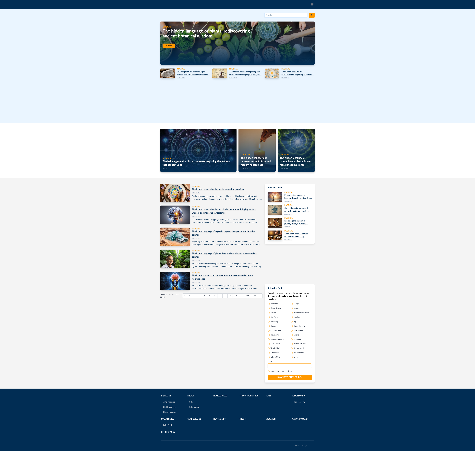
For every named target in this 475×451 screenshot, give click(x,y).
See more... (169, 46)
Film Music (275, 353)
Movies (296, 308)
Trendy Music (276, 348)
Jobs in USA (275, 357)
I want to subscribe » (289, 377)
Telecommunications (301, 313)
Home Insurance (169, 412)
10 (236, 296)
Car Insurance (276, 330)
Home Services (276, 308)
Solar (191, 402)
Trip (295, 322)
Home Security (299, 326)
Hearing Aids (275, 335)
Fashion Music (299, 348)
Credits (296, 335)
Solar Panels (275, 344)
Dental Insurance (277, 339)
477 (254, 296)
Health (273, 326)
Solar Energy (298, 330)
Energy (296, 304)
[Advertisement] (234, 99)
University (274, 322)
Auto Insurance (169, 402)
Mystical (297, 317)
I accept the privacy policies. (281, 371)
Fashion (273, 313)
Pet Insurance (299, 353)
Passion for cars (300, 344)
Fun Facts (274, 317)
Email (270, 362)
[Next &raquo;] (260, 295)
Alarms (296, 357)
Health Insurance (169, 407)
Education (297, 339)
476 (247, 296)
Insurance (274, 304)
